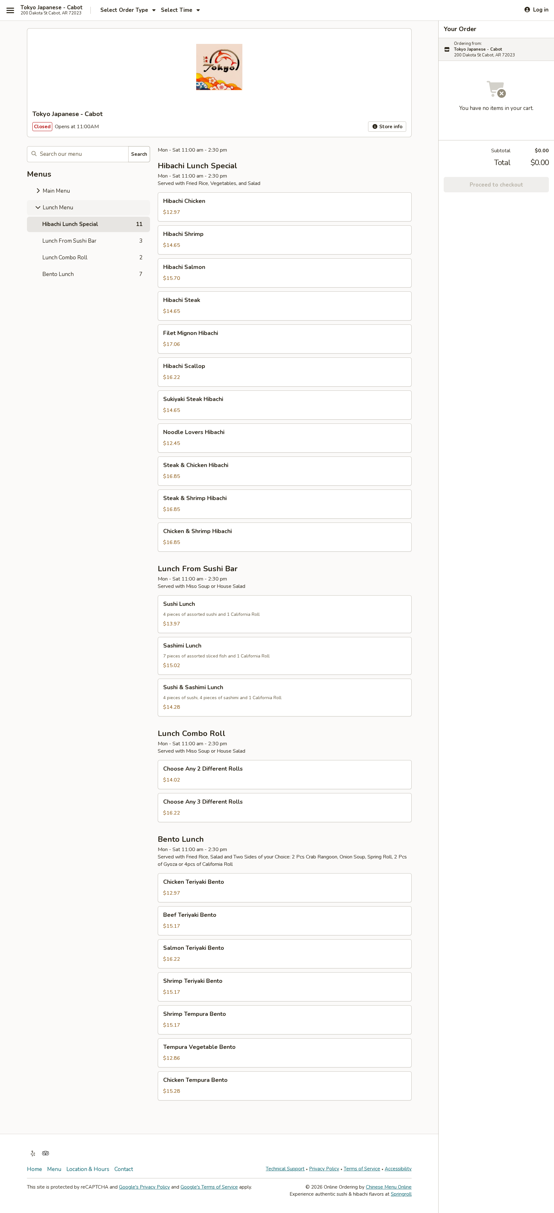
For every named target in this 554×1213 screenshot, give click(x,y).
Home (34, 1169)
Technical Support (285, 1169)
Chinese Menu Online (389, 1187)
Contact (123, 1169)
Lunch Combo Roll (92, 257)
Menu (54, 1169)
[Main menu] (10, 10)
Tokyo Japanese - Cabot (52, 7)
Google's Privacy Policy (144, 1187)
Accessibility (398, 1169)
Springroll (401, 1194)
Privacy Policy (324, 1169)
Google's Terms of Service (209, 1187)
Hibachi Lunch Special (92, 224)
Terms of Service (362, 1169)
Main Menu (55, 191)
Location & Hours (87, 1169)
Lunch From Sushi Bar (92, 241)
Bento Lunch (92, 274)
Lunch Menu (57, 207)
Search (139, 154)
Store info (390, 126)
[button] (284, 207)
